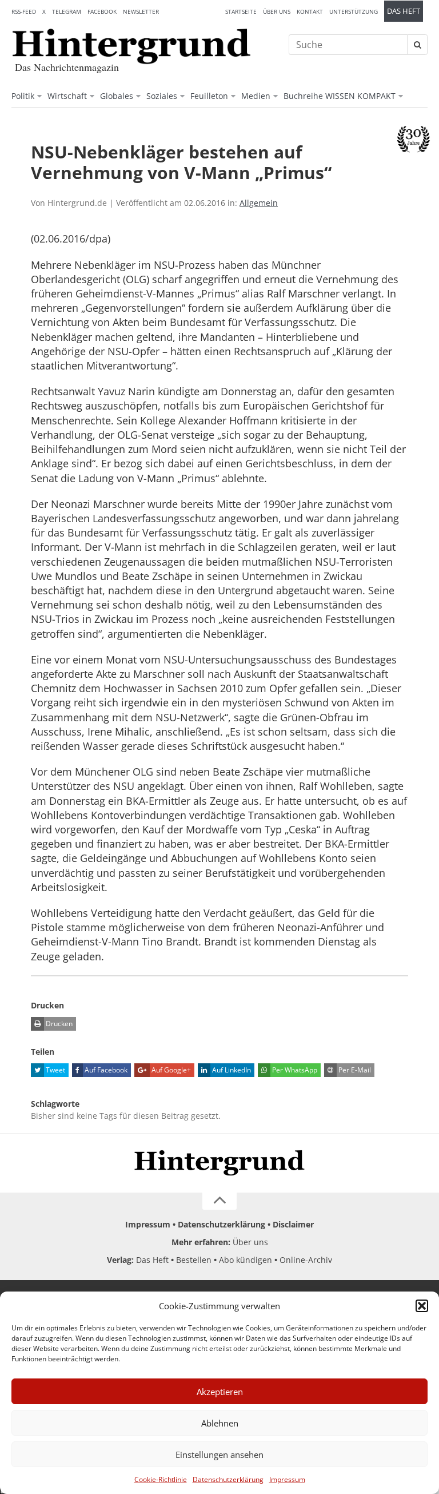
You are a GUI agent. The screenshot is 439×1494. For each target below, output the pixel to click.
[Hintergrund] (131, 46)
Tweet (54, 1070)
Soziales (161, 95)
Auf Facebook (105, 1070)
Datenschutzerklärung (228, 1479)
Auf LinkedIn (230, 1070)
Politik (22, 95)
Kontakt (310, 11)
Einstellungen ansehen (219, 1454)
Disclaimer (293, 1224)
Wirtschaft (67, 95)
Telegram (66, 11)
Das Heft (403, 11)
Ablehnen (219, 1423)
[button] (422, 1306)
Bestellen (193, 1259)
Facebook (102, 11)
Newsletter (141, 11)
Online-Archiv (306, 1259)
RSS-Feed (23, 11)
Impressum (287, 1479)
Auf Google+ (170, 1070)
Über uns (276, 11)
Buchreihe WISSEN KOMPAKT (340, 95)
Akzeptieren (220, 1391)
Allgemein (259, 202)
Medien (255, 95)
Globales (116, 95)
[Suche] (417, 44)
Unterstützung (353, 11)
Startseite (241, 11)
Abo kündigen (245, 1259)
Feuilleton (209, 95)
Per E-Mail (354, 1070)
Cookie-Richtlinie (160, 1479)
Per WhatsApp (293, 1070)
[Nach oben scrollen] (219, 1201)
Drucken (58, 1023)
